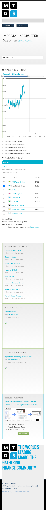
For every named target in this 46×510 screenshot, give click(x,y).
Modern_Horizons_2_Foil (14, 283)
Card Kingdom (16, 194)
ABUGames (15, 190)
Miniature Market (17, 206)
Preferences (34, 227)
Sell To (5, 166)
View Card (9, 57)
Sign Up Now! (23, 433)
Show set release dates (13, 141)
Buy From (6, 162)
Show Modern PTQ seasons (15, 144)
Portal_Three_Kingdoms (14, 296)
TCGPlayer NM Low (18, 182)
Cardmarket (15, 198)
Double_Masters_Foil (13, 250)
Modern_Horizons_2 (12, 289)
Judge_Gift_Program (12, 263)
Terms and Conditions (21, 492)
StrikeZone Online (18, 210)
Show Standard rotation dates (16, 150)
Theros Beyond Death (14, 359)
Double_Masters (11, 257)
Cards (21, 25)
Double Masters (25, 41)
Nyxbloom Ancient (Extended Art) (18, 357)
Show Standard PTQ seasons (15, 147)
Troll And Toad (16, 213)
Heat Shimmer (10, 311)
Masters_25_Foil (11, 270)
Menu (7, 25)
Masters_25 (9, 276)
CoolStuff (14, 202)
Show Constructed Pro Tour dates (17, 153)
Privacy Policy (7, 492)
